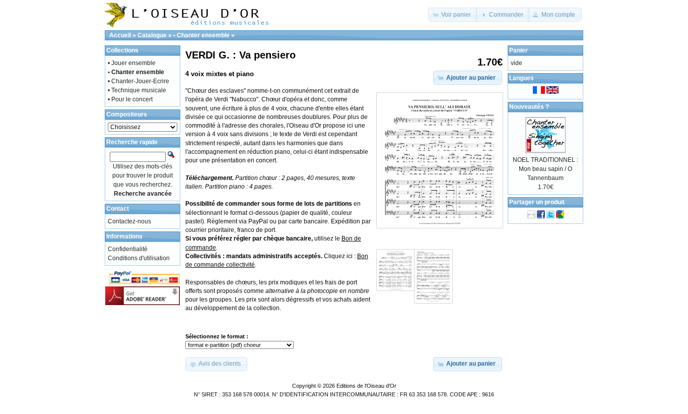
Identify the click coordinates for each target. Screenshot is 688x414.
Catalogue (152, 35)
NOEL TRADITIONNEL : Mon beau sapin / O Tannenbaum (545, 169)
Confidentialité (128, 249)
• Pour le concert (130, 99)
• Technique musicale (137, 90)
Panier (518, 50)
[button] (452, 15)
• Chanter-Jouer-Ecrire (138, 81)
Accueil (120, 35)
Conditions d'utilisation (139, 258)
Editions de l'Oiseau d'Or (366, 386)
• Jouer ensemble (132, 63)
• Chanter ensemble (201, 35)
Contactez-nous (129, 221)
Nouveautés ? (529, 106)
